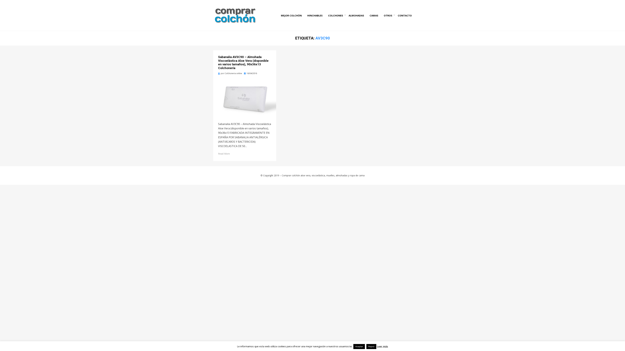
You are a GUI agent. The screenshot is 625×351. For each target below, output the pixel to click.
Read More (224, 153)
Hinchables (315, 15)
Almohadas (356, 15)
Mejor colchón (291, 15)
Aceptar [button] (359, 346)
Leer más (382, 346)
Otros (388, 15)
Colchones (335, 15)
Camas (374, 15)
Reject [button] (371, 346)
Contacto (405, 15)
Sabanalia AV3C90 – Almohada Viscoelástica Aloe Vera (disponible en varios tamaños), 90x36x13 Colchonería (243, 62)
